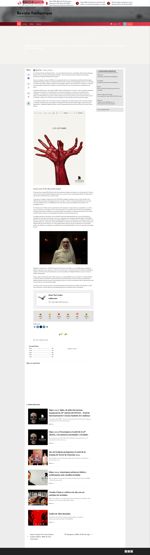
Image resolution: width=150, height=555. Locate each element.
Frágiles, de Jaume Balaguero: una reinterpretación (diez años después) (106, 103)
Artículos (24, 24)
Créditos (31, 24)
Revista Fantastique (34, 13)
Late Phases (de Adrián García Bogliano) (107, 76)
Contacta (38, 24)
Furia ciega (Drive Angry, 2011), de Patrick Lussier (109, 96)
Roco (98, 86)
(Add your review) (72, 348)
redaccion (27, 51)
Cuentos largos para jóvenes (104, 94)
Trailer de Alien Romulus (60, 513)
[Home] (19, 23)
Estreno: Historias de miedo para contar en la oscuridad (108, 89)
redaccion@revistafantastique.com (60, 302)
